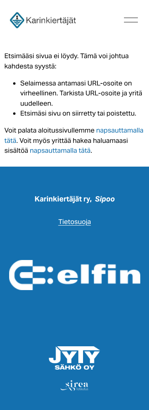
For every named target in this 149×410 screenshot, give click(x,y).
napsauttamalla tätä (60, 150)
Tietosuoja (74, 221)
